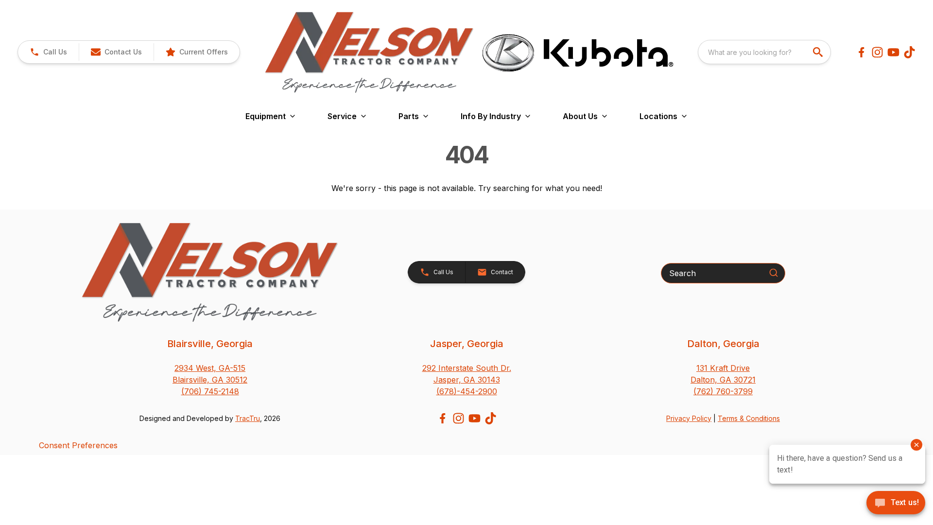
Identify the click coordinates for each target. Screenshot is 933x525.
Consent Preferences (78, 445)
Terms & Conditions (749, 418)
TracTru (247, 418)
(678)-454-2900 (466, 391)
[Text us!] (896, 503)
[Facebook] (861, 52)
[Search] (773, 273)
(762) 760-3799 (723, 391)
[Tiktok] (909, 52)
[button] (48, 52)
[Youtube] (893, 52)
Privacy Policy (688, 418)
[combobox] (764, 52)
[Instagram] (877, 52)
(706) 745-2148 (210, 391)
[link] (197, 52)
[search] (818, 52)
